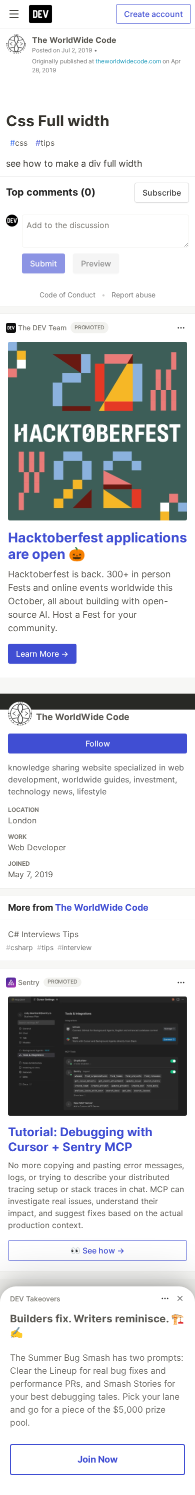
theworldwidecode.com (128, 61)
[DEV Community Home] (40, 14)
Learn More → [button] (42, 654)
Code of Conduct (68, 294)
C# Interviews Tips (49, 940)
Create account (153, 14)
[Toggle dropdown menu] (181, 328)
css (19, 143)
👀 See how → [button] (97, 1250)
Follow (98, 743)
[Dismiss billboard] (180, 1298)
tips (45, 143)
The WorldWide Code (74, 40)
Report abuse (134, 294)
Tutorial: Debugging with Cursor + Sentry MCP (80, 1139)
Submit (43, 263)
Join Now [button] (98, 1459)
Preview (96, 263)
